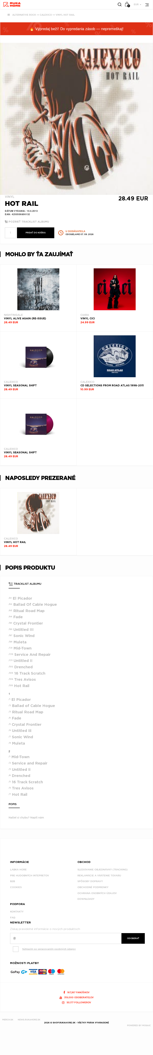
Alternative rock (24, 14)
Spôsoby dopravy (90, 881)
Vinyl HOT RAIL (65, 14)
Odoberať (133, 938)
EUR (136, 4)
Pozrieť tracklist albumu (28, 222)
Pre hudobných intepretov (29, 875)
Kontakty (17, 911)
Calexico (46, 14)
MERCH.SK (7, 1019)
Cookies (16, 887)
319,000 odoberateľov (78, 997)
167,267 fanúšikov (78, 992)
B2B (12, 881)
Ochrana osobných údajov (97, 893)
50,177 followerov (78, 1002)
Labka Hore (18, 869)
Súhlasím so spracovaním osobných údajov (49, 949)
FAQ (12, 917)
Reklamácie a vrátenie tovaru (99, 875)
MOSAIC (146, 1025)
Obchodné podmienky (92, 887)
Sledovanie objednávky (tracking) (102, 869)
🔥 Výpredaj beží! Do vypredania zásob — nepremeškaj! (76, 28)
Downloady (85, 899)
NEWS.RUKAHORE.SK (29, 1019)
